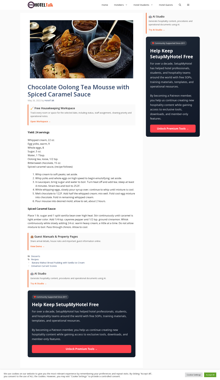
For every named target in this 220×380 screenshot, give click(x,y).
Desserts (35, 256)
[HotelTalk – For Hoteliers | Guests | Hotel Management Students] (40, 5)
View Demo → (37, 246)
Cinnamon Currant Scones (44, 266)
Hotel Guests (166, 4)
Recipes (35, 259)
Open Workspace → (40, 121)
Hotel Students (141, 4)
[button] (188, 5)
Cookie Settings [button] (194, 374)
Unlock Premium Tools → (81, 349)
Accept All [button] (210, 374)
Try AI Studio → (38, 283)
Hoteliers (119, 4)
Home (105, 4)
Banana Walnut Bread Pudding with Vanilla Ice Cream (58, 262)
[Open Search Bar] (180, 5)
